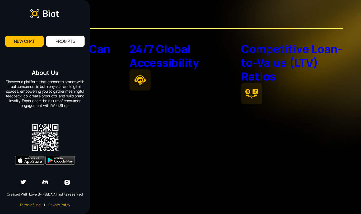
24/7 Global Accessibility (164, 55)
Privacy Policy (59, 204)
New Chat (24, 41)
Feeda (48, 194)
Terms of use (30, 204)
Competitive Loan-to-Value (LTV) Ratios (292, 62)
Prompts (65, 41)
